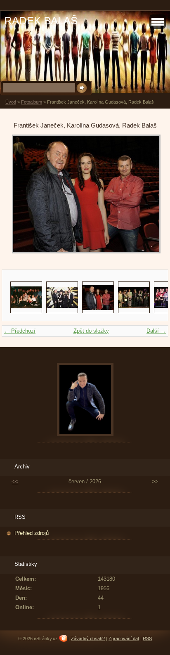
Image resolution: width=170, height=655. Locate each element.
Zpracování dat (124, 638)
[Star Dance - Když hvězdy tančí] (62, 297)
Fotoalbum (31, 101)
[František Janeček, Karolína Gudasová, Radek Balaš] (98, 297)
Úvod (10, 101)
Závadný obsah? (88, 638)
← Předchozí (19, 331)
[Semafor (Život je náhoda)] (26, 297)
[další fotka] (144, 198)
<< (15, 481)
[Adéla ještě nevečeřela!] (133, 297)
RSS (147, 638)
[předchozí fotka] (25, 198)
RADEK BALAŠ (41, 20)
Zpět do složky (91, 331)
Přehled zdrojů (31, 533)
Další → (156, 331)
